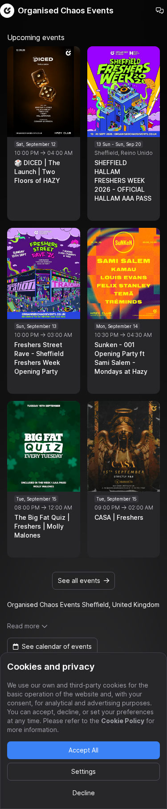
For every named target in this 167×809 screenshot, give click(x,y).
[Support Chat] (160, 11)
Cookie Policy (122, 720)
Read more (23, 626)
